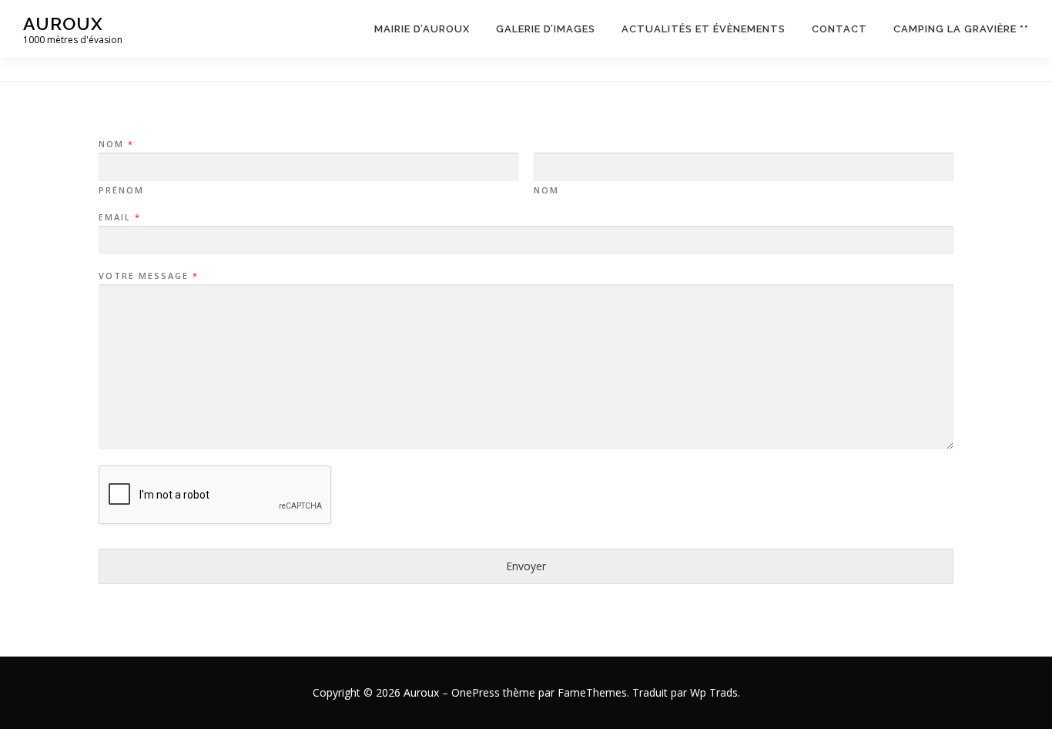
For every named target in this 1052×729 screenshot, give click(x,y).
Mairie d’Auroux (422, 29)
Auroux (63, 23)
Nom (115, 144)
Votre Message (148, 275)
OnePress (475, 692)
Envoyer (526, 566)
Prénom (121, 190)
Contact (839, 29)
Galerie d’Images (545, 29)
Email (119, 217)
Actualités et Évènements (703, 29)
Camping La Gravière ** (961, 29)
